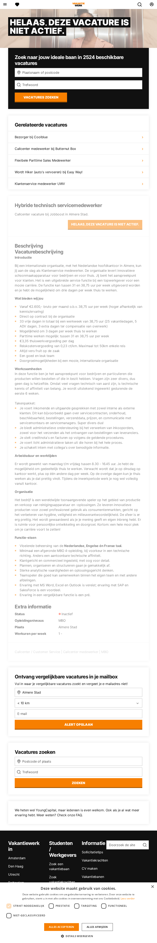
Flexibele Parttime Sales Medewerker (43, 160)
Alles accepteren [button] (61, 927)
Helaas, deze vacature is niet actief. (105, 224)
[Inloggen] (151, 4)
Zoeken (78, 783)
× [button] (152, 886)
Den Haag (15, 866)
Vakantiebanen (93, 877)
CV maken (89, 868)
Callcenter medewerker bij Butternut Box (45, 149)
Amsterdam (17, 858)
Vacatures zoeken (41, 97)
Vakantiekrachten (95, 860)
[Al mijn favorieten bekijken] (17, 4)
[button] (78, 936)
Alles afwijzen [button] (97, 927)
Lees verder (128, 898)
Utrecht (14, 874)
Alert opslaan (78, 724)
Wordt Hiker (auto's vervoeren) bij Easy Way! (48, 172)
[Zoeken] (141, 4)
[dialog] (78, 912)
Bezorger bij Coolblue (31, 137)
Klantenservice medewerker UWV (40, 184)
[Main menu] (4, 4)
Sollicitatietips (92, 852)
